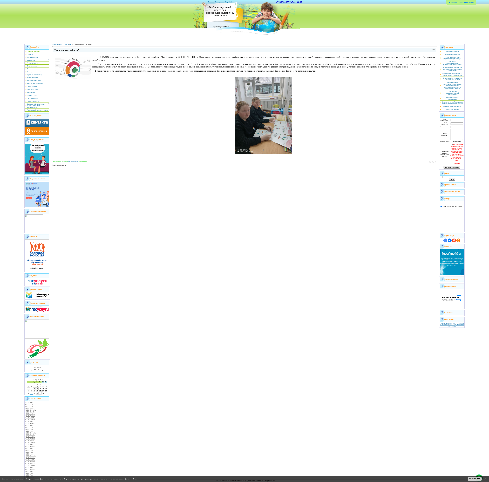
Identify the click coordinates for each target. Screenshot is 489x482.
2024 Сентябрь (31, 433)
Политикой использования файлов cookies (120, 479)
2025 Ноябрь (30, 459)
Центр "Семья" (452, 326)
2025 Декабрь (30, 461)
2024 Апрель (30, 423)
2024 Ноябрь (30, 437)
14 (34, 388)
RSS (230, 2)
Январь (66, 44)
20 (31, 391)
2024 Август (30, 431)
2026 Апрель (30, 469)
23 (40, 391)
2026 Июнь (29, 473)
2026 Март (29, 467)
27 (31, 393)
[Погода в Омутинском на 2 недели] (455, 206)
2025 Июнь (29, 450)
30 (40, 393)
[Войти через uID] (445, 240)
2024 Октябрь (30, 435)
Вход (226, 2)
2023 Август (30, 408)
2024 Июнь (29, 427)
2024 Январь (30, 417)
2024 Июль (29, 429)
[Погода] (444, 206)
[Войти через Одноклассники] (458, 240)
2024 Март (29, 421)
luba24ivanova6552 (73, 161)
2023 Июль (29, 406)
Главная (211, 2)
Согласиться (474, 478)
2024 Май (29, 425)
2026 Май (29, 471)
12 (28, 388)
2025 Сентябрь (31, 456)
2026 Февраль (30, 465)
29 (37, 393)
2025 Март (29, 444)
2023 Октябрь (30, 412)
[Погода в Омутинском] (451, 204)
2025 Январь (30, 440)
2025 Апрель (30, 446)
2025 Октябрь (30, 458)
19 (28, 391)
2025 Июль (29, 452)
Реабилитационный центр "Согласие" (452, 324)
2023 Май (29, 402)
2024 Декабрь (30, 438)
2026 (60, 44)
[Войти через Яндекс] (454, 240)
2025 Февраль (30, 442)
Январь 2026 (37, 380)
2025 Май (29, 448)
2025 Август (30, 454)
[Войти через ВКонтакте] (450, 240)
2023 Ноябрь (30, 414)
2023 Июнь (29, 404)
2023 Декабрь (30, 416)
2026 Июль (29, 475)
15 (37, 388)
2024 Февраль (30, 419)
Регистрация (219, 2)
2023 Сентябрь (31, 410)
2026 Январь (30, 463)
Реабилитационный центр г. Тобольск (452, 323)
